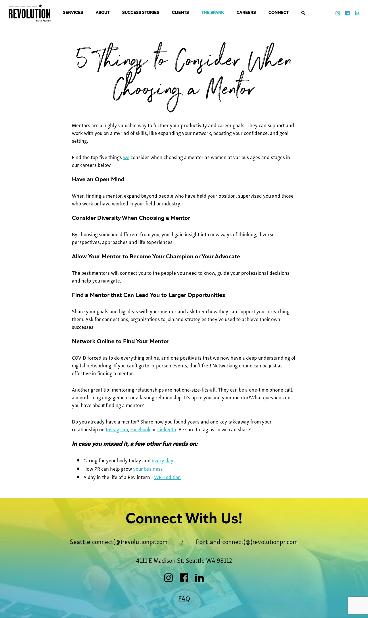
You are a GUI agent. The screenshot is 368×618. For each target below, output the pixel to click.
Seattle (80, 541)
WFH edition (167, 476)
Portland (208, 541)
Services (73, 13)
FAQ (184, 598)
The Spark (213, 13)
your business (148, 468)
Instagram (117, 429)
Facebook (140, 429)
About (103, 13)
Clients (180, 13)
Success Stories (140, 13)
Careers (246, 13)
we (126, 156)
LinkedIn (166, 429)
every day (162, 460)
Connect (279, 13)
